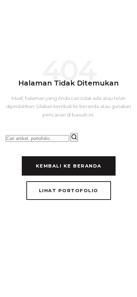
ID (88, 16)
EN (101, 16)
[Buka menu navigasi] (125, 16)
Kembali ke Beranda (69, 166)
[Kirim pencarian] (74, 137)
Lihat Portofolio (68, 190)
